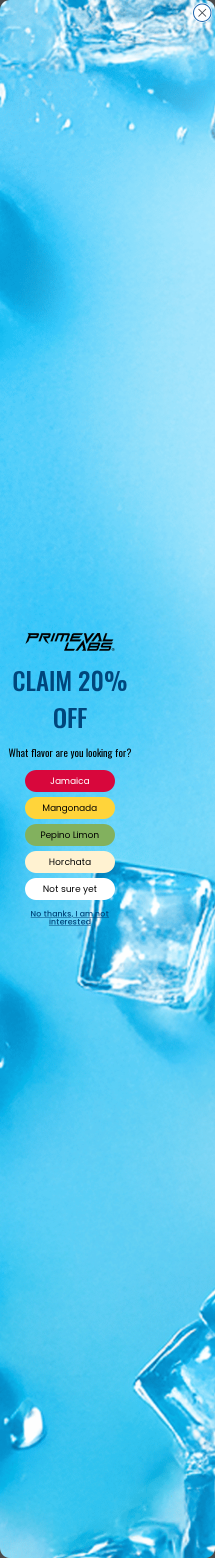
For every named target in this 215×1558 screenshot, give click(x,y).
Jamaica (70, 780)
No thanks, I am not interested (69, 917)
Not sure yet (70, 888)
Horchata (70, 862)
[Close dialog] (202, 13)
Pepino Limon (69, 834)
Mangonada (69, 808)
